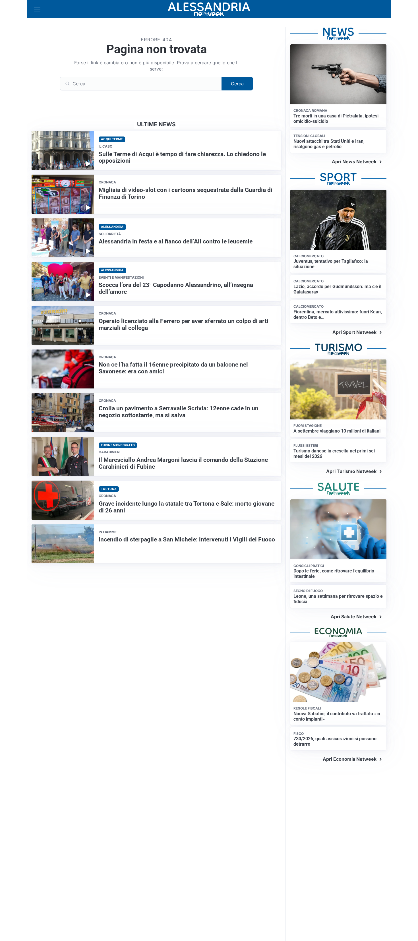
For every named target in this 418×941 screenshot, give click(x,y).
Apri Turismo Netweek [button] (351, 471)
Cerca (237, 83)
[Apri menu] (37, 9)
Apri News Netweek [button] (354, 161)
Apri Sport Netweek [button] (354, 332)
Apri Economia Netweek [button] (349, 759)
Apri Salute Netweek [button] (353, 616)
